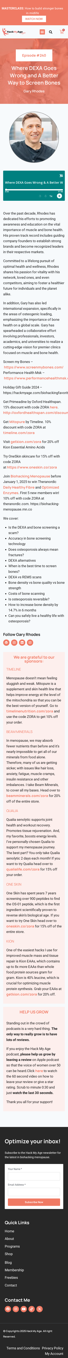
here (39, 1070)
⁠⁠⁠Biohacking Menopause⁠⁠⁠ (30, 476)
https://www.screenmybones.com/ (34, 367)
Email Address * (17, 1184)
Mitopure (17, 421)
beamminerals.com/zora (27, 795)
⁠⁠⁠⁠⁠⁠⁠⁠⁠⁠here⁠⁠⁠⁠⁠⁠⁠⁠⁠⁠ (54, 407)
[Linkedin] (22, 642)
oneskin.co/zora (20, 926)
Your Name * (15, 1169)
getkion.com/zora (26, 441)
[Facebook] (8, 1309)
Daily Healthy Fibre (18, 487)
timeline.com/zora (19, 432)
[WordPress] (6, 642)
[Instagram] (14, 642)
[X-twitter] (39, 1309)
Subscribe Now (34, 1202)
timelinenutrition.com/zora (29, 711)
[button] (42, 32)
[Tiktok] (31, 1309)
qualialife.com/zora (23, 869)
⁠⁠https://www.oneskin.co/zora (32, 467)
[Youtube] (24, 1309)
